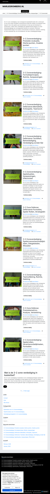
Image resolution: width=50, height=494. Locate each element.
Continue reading (28, 60)
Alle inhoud (6, 402)
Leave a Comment (27, 65)
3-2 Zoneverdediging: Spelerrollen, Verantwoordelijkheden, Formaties (33, 343)
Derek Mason (35, 47)
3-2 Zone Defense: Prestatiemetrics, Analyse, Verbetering (32, 310)
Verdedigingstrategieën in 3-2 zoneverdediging (15, 414)
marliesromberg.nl (13, 6)
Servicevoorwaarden (37, 492)
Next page (27, 390)
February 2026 (7, 444)
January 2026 (7, 446)
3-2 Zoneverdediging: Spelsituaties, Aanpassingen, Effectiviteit (32, 175)
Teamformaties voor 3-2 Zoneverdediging (33, 95)
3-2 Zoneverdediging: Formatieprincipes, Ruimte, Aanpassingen (32, 75)
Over (5, 400)
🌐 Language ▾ (45, 491)
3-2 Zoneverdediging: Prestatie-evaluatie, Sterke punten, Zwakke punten (33, 42)
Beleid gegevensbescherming (25, 492)
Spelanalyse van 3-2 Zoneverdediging (32, 63)
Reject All (17, 487)
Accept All (12, 490)
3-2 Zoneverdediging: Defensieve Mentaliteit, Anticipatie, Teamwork (33, 106)
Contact (6, 398)
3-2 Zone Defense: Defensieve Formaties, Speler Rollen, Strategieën (34, 209)
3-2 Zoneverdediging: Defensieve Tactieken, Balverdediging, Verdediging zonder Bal (33, 139)
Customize (7, 487)
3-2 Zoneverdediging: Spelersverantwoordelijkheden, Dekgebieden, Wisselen (34, 242)
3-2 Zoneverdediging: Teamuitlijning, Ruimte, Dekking (33, 277)
